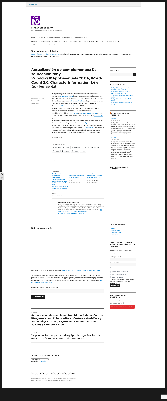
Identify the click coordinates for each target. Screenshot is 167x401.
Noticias (42, 37)
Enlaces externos (111, 41)
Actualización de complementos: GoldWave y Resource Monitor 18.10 (94, 175)
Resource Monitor (77, 101)
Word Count (74, 113)
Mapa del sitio (46, 380)
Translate (43, 361)
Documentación (79, 37)
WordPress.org (115, 234)
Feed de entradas (115, 230)
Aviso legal (54, 380)
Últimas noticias (42, 54)
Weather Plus (98, 115)
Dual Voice (89, 128)
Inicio (33, 37)
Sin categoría (54, 54)
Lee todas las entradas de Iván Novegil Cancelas (71, 213)
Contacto (52, 45)
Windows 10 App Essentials (70, 106)
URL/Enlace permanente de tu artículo (44, 287)
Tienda (98, 41)
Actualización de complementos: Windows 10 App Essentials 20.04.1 (77, 175)
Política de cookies (36, 380)
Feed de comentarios (116, 232)
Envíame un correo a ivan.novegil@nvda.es (75, 211)
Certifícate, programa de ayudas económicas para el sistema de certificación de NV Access (62, 41)
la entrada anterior (66, 96)
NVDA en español (42, 27)
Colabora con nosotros (39, 45)
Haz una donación (53, 37)
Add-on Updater (85, 123)
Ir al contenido (32, 4)
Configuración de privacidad (65, 380)
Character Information (89, 113)
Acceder (113, 228)
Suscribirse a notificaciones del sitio (122, 307)
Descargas (66, 37)
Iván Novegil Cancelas (37, 98)
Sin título (113, 118)
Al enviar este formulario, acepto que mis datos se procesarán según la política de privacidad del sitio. (122, 281)
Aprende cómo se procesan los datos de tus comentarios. (80, 270)
